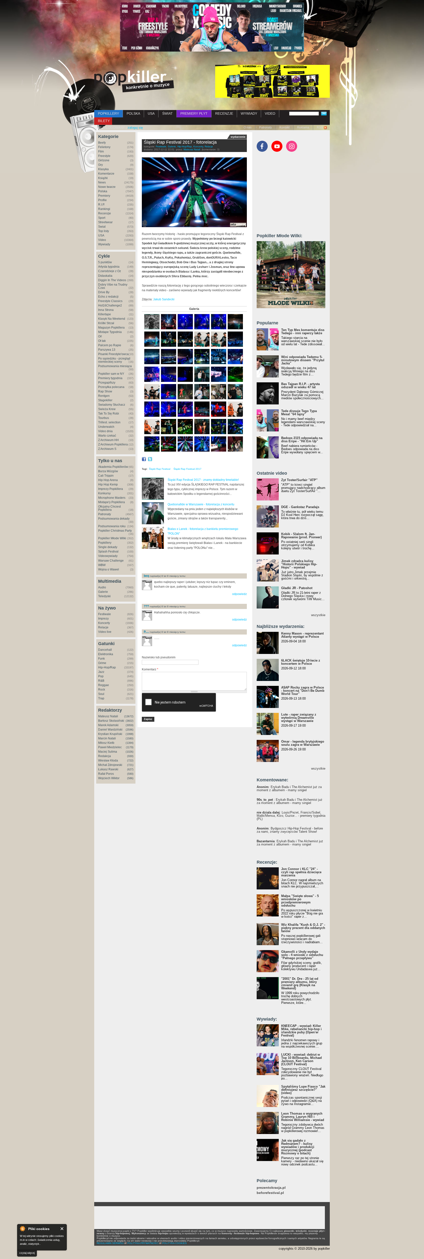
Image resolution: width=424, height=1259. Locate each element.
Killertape (104, 314)
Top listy (103, 231)
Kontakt (284, 127)
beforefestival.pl (270, 1192)
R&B (101, 680)
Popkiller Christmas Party (115, 530)
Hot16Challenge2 (110, 305)
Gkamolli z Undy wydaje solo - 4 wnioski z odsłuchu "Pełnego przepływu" (302, 955)
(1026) (129, 751)
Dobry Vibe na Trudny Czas (112, 286)
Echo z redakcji (108, 296)
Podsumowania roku (112, 526)
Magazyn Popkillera (111, 327)
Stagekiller (105, 400)
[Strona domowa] (134, 81)
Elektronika (105, 654)
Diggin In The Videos (112, 280)
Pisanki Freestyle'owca (113, 354)
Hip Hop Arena (108, 480)
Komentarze (106, 173)
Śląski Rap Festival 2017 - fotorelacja (180, 142)
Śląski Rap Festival (159, 469)
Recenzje (104, 213)
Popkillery (104, 542)
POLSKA (133, 113)
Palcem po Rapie (109, 345)
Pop (101, 676)
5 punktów (105, 262)
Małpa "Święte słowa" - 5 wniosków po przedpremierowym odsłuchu (300, 900)
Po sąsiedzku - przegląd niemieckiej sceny (114, 360)
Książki (103, 178)
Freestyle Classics (110, 301)
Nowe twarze (107, 187)
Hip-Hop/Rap (107, 667)
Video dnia (105, 431)
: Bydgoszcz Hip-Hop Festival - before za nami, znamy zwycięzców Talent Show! (290, 830)
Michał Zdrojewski (110, 765)
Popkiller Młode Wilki (112, 538)
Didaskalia (105, 275)
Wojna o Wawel (108, 569)
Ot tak (102, 341)
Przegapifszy (106, 382)
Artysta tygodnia (108, 266)
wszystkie (318, 615)
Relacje (103, 627)
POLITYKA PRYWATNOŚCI (143, 1243)
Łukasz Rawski (108, 769)
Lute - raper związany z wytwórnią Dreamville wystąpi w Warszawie (298, 718)
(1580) (129, 738)
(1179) (129, 747)
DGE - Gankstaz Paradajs (300, 507)
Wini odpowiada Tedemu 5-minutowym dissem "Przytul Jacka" (302, 360)
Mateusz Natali (108, 716)
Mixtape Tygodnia (110, 332)
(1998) (129, 734)
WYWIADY (249, 113)
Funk (101, 658)
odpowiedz (239, 594)
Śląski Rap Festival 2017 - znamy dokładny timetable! (203, 480)
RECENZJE (224, 113)
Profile (102, 200)
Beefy (102, 142)
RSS (320, 127)
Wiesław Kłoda (108, 760)
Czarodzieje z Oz (109, 271)
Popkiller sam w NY (111, 373)
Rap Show (105, 391)
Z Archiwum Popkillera (113, 444)
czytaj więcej (27, 1252)
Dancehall (105, 649)
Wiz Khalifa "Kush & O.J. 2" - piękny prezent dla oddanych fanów (303, 928)
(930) (130, 756)
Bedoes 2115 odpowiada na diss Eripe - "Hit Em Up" (301, 439)
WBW (102, 565)
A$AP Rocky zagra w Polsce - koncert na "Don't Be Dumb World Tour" (302, 691)
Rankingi (104, 209)
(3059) (129, 725)
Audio (102, 587)
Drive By (103, 292)
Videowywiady (108, 556)
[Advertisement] (199, 561)
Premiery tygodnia (110, 378)
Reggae (103, 685)
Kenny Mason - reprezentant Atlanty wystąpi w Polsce (302, 635)
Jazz (101, 672)
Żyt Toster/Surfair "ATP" (299, 480)
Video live (104, 632)
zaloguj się (135, 127)
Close (62, 1228)
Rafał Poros (106, 773)
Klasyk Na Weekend (111, 318)
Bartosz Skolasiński (111, 720)
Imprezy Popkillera (110, 489)
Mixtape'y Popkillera (111, 502)
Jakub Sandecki (163, 299)
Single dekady (107, 547)
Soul (101, 694)
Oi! (100, 336)
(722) (130, 760)
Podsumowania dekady (114, 518)
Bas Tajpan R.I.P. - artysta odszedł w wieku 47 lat (300, 385)
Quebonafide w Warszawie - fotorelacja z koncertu (201, 504)
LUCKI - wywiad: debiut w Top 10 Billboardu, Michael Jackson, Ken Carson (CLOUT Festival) (301, 1059)
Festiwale (104, 614)
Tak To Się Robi (108, 413)
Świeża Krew (107, 409)
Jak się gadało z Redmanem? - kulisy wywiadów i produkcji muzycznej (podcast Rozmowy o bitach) (297, 1147)
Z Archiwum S (107, 449)
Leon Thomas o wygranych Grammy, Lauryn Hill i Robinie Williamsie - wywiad (302, 1117)
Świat (102, 226)
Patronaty (265, 127)
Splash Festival (108, 551)
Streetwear (105, 222)
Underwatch (106, 427)
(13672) (128, 716)
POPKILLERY (108, 113)
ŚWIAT (167, 113)
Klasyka (103, 169)
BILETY (104, 121)
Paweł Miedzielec (110, 747)
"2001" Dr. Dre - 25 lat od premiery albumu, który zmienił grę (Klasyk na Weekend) (299, 983)
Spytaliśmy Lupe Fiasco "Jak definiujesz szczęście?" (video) (303, 1090)
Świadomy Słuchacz (111, 404)
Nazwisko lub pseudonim (158, 657)
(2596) (129, 729)
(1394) (129, 742)
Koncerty (104, 623)
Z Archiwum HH (108, 440)
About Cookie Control (22, 1228)
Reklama (303, 127)
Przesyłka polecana (111, 387)
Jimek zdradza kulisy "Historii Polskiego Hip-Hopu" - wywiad (299, 564)
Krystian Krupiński (110, 734)
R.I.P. (101, 204)
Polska (102, 191)
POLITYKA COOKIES (174, 1243)
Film (101, 151)
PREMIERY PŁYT (194, 113)
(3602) (129, 720)
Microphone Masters (111, 497)
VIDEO (270, 113)
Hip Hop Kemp (108, 484)
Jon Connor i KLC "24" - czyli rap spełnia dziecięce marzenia (301, 872)
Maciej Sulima (107, 751)
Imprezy (103, 618)
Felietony (104, 147)
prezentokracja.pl (271, 1187)
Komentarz (150, 669)
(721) (130, 764)
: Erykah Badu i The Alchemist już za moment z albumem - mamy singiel (289, 788)
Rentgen (104, 396)
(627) (130, 769)
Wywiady (104, 244)
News (102, 182)
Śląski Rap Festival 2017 (187, 469)
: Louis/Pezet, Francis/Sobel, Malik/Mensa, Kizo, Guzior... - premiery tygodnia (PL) (291, 816)
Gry (100, 164)
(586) (130, 778)
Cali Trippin (106, 475)
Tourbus (103, 418)
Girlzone (103, 160)
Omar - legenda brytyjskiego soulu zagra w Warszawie (302, 743)
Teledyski (104, 596)
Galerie (103, 592)
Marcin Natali (107, 738)
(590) (130, 773)
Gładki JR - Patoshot (296, 588)
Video (102, 240)
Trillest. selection (109, 422)
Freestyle (104, 156)
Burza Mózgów (108, 471)
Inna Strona (106, 310)
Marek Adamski (108, 725)
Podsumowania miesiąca (115, 366)
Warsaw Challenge (111, 560)
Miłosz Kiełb (106, 743)
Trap (101, 698)
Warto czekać (107, 435)
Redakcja (104, 756)
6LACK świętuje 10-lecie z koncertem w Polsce (300, 662)
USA (151, 113)
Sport (101, 218)
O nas (248, 127)
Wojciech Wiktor (108, 778)
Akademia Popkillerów (113, 467)
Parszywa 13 (106, 349)
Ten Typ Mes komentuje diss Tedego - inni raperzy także (302, 331)
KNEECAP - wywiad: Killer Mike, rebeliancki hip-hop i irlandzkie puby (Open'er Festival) (301, 1030)
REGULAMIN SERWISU (110, 1243)
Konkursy (104, 493)
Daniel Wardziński (110, 729)
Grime (102, 663)
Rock (101, 689)
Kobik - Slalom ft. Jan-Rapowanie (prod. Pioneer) (301, 535)
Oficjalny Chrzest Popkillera (109, 508)
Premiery (104, 195)
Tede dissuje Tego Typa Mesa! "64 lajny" (299, 412)
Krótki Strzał (106, 323)
